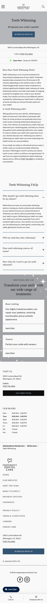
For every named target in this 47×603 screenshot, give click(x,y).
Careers (7, 521)
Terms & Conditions (14, 516)
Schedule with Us (24, 34)
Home (6, 475)
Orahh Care (9, 527)
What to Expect (11, 491)
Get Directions (23, 393)
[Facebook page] (20, 579)
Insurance (9, 502)
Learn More (10, 328)
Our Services (10, 480)
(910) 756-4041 (26, 54)
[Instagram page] (27, 579)
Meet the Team (11, 486)
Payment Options (12, 497)
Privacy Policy (11, 510)
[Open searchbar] (43, 6)
